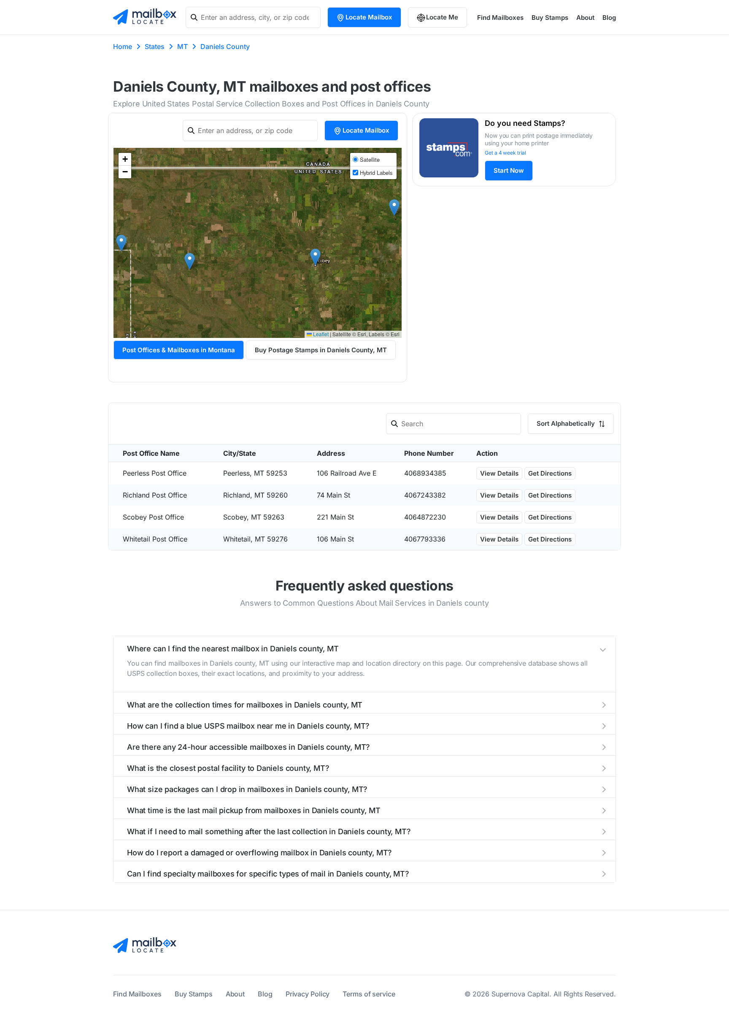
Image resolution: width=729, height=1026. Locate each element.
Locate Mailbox (369, 17)
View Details (499, 473)
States (155, 46)
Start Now (509, 170)
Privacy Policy (308, 994)
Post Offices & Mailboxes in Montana (178, 350)
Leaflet (320, 333)
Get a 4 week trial (505, 153)
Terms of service (369, 994)
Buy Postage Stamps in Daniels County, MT (321, 350)
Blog (609, 18)
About (585, 18)
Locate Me (442, 17)
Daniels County (225, 46)
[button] (189, 261)
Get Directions (550, 473)
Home (122, 46)
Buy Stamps (550, 18)
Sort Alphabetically (567, 423)
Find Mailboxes (500, 18)
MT (182, 46)
